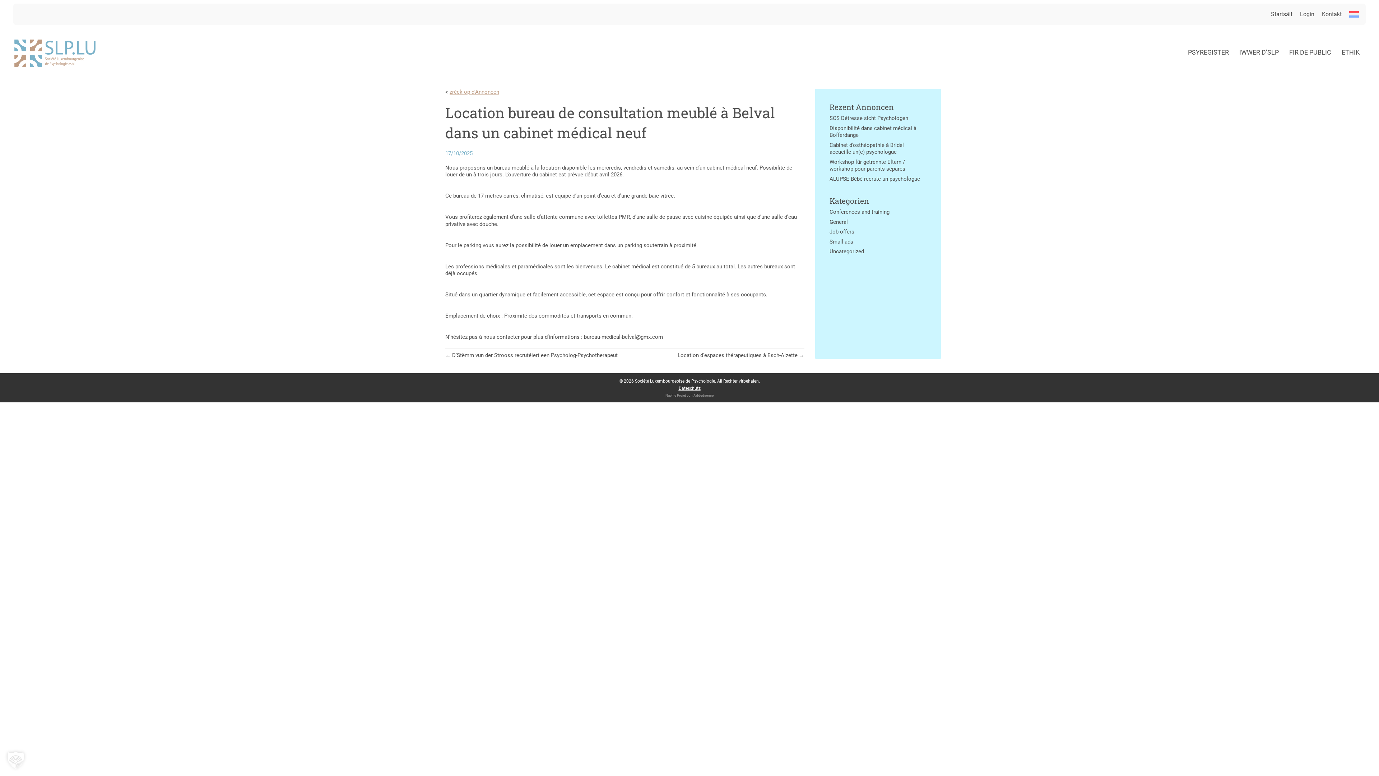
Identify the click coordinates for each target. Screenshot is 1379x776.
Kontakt (1332, 14)
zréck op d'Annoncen (474, 92)
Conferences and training (860, 212)
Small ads (841, 242)
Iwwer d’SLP (1259, 52)
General (839, 222)
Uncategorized (847, 251)
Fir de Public (1310, 52)
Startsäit (1281, 14)
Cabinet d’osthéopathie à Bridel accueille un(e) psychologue (867, 149)
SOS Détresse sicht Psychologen (869, 118)
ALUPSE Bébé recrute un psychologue (875, 179)
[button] (16, 760)
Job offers (842, 231)
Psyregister (1208, 52)
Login (1307, 14)
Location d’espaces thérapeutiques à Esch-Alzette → (741, 355)
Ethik (1351, 52)
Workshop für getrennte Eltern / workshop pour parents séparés (867, 165)
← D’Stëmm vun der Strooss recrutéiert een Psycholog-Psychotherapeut (531, 355)
